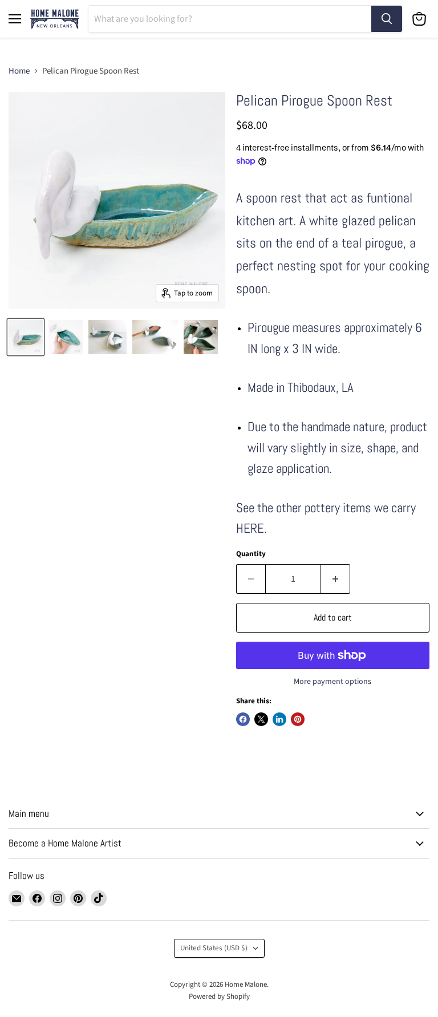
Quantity (251, 554)
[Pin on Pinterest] (298, 719)
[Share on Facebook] (243, 719)
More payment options (332, 681)
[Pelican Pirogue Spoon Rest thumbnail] (25, 337)
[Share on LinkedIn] (279, 719)
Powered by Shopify (219, 996)
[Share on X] (261, 719)
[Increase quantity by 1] (335, 579)
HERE (250, 528)
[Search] (386, 19)
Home (19, 71)
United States (214, 948)
